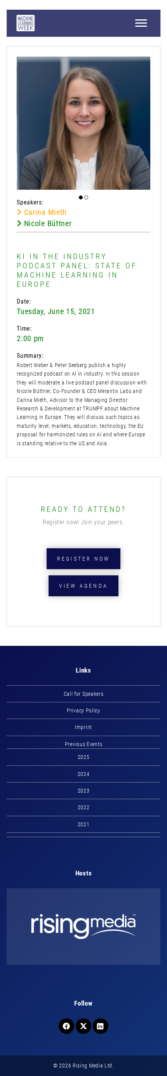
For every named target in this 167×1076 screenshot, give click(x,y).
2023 (84, 791)
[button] (81, 197)
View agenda (83, 586)
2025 (84, 757)
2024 (84, 774)
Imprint (83, 727)
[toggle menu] (141, 23)
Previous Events (84, 744)
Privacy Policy (83, 710)
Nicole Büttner (46, 223)
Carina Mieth (44, 212)
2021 (84, 824)
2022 (84, 807)
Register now (83, 559)
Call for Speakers (84, 694)
